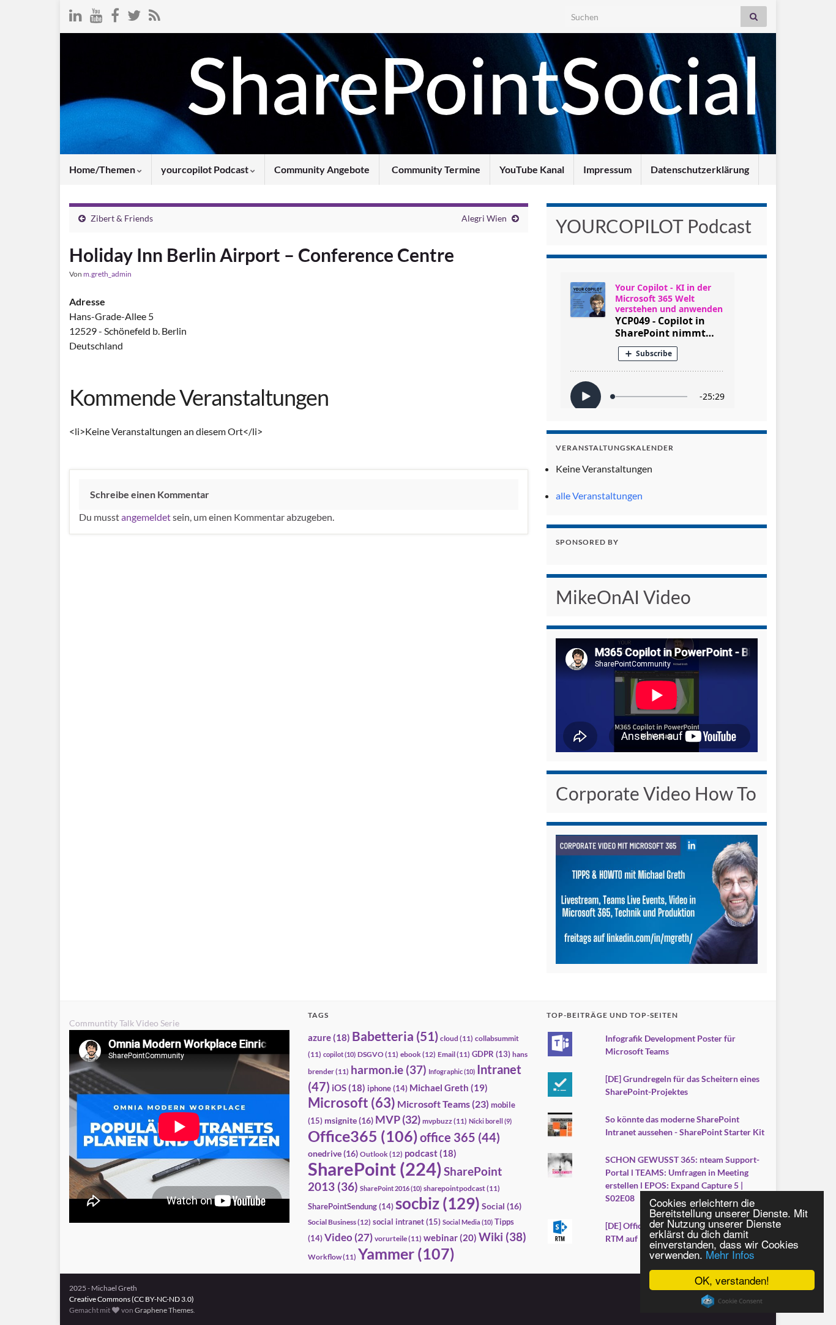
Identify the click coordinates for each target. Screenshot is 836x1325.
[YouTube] (96, 13)
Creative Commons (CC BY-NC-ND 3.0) (131, 1299)
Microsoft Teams (443, 1104)
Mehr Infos (730, 1254)
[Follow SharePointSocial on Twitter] (134, 13)
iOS (348, 1088)
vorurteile (398, 1238)
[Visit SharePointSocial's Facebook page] (115, 13)
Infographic (451, 1071)
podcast (431, 1153)
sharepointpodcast (462, 1188)
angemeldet (146, 517)
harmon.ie (389, 1070)
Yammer (406, 1253)
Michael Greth (448, 1087)
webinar (450, 1237)
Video (348, 1237)
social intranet (407, 1221)
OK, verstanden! (732, 1280)
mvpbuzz (444, 1120)
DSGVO (377, 1054)
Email (454, 1054)
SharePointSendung (351, 1206)
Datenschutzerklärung (700, 169)
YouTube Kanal (531, 169)
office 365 (460, 1137)
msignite (348, 1120)
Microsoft (351, 1102)
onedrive (333, 1153)
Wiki (502, 1237)
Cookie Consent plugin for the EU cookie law (732, 1301)
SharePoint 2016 (391, 1188)
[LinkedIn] (75, 13)
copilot (339, 1054)
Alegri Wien (484, 218)
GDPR (491, 1054)
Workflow (332, 1256)
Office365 (363, 1136)
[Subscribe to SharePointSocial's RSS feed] (154, 13)
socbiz (437, 1203)
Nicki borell (490, 1121)
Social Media (467, 1222)
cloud (456, 1038)
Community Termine (435, 169)
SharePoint (375, 1168)
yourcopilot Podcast (205, 169)
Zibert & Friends (122, 218)
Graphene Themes (164, 1310)
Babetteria (395, 1036)
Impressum (607, 169)
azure (329, 1037)
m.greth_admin (107, 273)
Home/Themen (103, 169)
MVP (397, 1119)
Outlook (381, 1154)
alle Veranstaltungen (599, 495)
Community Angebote (322, 169)
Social (501, 1206)
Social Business (339, 1221)
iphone (387, 1088)
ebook (418, 1054)
